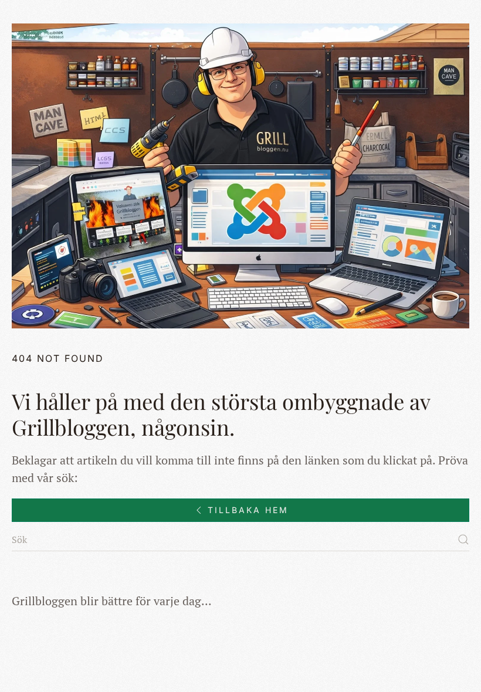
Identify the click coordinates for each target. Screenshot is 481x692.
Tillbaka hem (248, 510)
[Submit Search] (463, 539)
